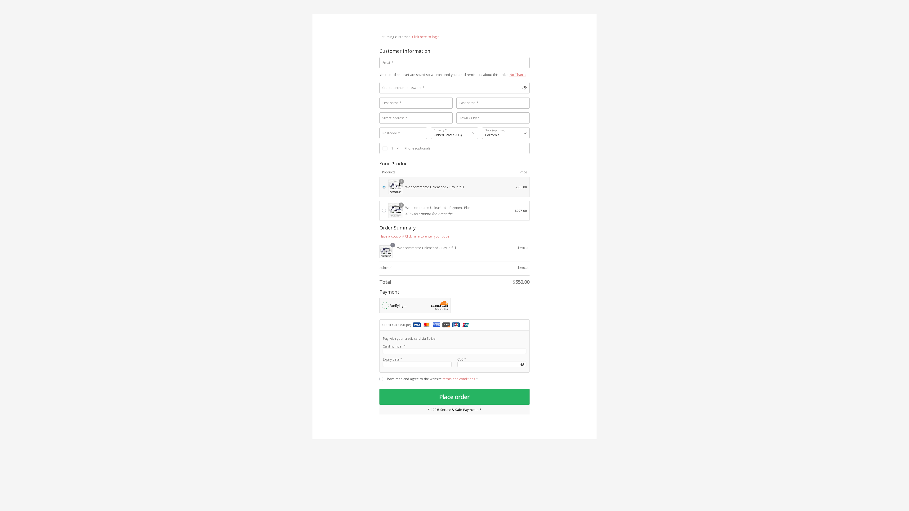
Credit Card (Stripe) (397, 324)
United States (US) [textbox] (448, 135)
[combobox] (454, 133)
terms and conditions (459, 379)
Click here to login (425, 37)
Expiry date (392, 359)
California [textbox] (492, 135)
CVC (461, 359)
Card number (394, 346)
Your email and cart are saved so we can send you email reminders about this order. (452, 74)
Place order (454, 397)
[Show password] (525, 87)
